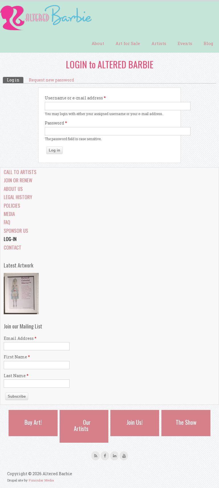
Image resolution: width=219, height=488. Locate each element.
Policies (12, 205)
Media (9, 213)
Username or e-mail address (75, 98)
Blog (208, 43)
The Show (186, 422)
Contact (12, 247)
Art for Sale (127, 43)
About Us (13, 188)
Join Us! (135, 422)
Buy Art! (33, 422)
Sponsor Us (16, 230)
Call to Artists (20, 171)
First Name (17, 357)
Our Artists (82, 425)
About (98, 43)
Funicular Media (41, 480)
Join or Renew (18, 180)
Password (56, 123)
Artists (158, 43)
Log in (15, 80)
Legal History (18, 197)
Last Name (16, 375)
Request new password (51, 80)
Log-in (10, 238)
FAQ (7, 222)
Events (185, 43)
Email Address (20, 338)
